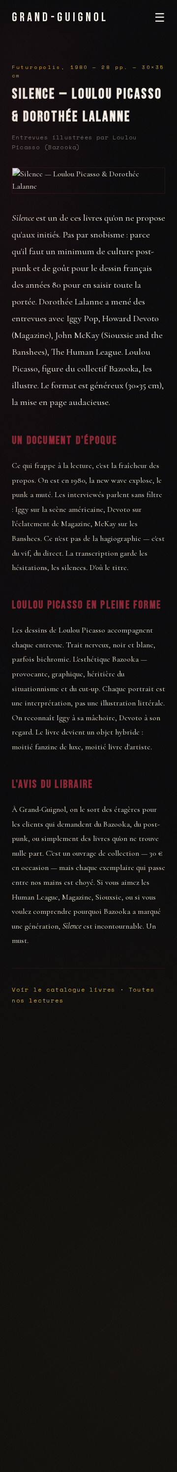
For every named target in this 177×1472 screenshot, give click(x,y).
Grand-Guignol (60, 17)
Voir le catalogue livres (64, 989)
